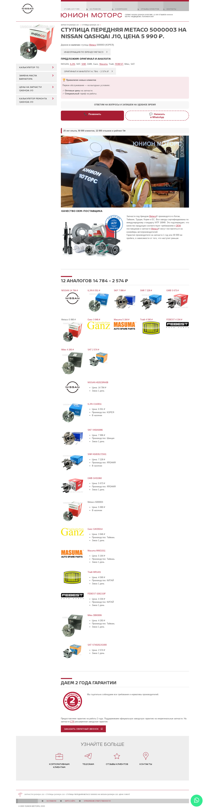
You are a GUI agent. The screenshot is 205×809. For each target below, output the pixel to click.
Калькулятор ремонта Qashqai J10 (33, 100)
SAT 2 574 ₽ (93, 349)
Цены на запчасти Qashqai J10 (30, 88)
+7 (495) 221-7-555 (71, 9)
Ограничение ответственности (97, 801)
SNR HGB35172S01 (96, 454)
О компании (121, 9)
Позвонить (92, 114)
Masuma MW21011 (96, 550)
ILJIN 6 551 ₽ (93, 290)
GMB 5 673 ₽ (172, 290)
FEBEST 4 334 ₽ (174, 319)
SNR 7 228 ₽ (146, 290)
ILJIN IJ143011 (94, 404)
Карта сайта (70, 801)
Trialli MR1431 (94, 572)
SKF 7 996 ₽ (119, 290)
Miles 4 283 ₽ (67, 349)
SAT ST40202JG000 (97, 645)
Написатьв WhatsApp (157, 115)
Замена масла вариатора (28, 77)
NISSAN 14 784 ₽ (69, 290)
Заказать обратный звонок (81, 728)
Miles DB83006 (94, 615)
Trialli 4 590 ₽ (146, 319)
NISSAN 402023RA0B (97, 382)
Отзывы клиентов (150, 9)
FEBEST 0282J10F (96, 593)
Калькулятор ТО (29, 67)
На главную (95, 9)
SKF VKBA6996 (95, 430)
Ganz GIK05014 (94, 529)
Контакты (171, 9)
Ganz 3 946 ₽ (93, 319)
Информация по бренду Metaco (83, 51)
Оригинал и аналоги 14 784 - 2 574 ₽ (86, 71)
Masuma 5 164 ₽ (121, 319)
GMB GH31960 (94, 478)
